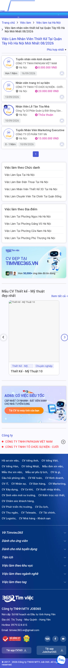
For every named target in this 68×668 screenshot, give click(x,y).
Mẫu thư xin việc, (12, 472)
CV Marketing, (57, 483)
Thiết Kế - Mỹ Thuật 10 (27, 371)
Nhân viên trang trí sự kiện (33, 83)
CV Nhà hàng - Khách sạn (35, 518)
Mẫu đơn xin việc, (53, 466)
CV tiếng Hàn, (10, 466)
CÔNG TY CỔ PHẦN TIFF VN (31, 134)
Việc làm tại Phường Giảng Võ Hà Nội (28, 223)
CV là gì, (56, 472)
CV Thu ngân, (10, 512)
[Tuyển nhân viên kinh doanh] (8, 63)
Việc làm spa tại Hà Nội (20, 175)
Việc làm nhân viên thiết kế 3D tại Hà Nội (31, 189)
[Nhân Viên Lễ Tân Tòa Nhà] (8, 110)
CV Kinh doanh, (54, 478)
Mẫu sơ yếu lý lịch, (36, 472)
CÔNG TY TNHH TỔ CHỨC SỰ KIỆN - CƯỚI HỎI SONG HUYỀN (39, 87)
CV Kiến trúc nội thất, (51, 495)
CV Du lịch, (41, 506)
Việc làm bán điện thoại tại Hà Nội (26, 182)
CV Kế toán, (35, 478)
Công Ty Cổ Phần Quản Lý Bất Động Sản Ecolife (38, 110)
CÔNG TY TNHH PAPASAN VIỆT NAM (36, 63)
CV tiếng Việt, (49, 460)
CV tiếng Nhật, (30, 466)
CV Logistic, (9, 518)
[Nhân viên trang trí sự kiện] (8, 86)
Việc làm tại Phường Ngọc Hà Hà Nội (28, 216)
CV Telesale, (28, 512)
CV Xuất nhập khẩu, (48, 489)
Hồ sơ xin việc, (10, 460)
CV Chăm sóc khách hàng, (18, 501)
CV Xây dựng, (10, 489)
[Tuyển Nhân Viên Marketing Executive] (8, 134)
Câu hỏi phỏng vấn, (13, 478)
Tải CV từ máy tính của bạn (24, 410)
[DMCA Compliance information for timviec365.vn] (27, 638)
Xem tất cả (58, 296)
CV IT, (5, 483)
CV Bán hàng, (37, 483)
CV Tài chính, (47, 512)
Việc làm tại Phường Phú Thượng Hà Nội (30, 238)
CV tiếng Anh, (30, 460)
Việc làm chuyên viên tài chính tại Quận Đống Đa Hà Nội (33, 198)
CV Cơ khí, (27, 489)
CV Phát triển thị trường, (17, 506)
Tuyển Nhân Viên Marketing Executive (40, 130)
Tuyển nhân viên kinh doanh (33, 59)
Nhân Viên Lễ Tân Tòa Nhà (32, 106)
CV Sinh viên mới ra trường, (19, 495)
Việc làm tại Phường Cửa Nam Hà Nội (28, 231)
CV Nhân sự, (19, 483)
